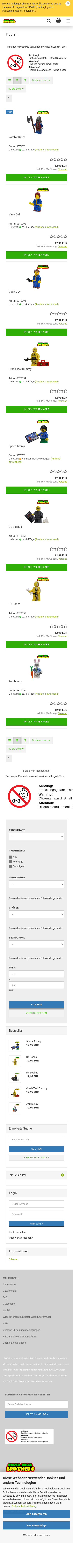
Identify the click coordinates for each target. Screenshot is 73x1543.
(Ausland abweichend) (47, 149)
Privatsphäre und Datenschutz (19, 1336)
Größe (13, 907)
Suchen (36, 1149)
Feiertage (18, 861)
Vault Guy (15, 291)
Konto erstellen (17, 1232)
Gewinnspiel (10, 1290)
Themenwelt (17, 850)
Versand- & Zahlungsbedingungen (21, 1330)
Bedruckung (17, 937)
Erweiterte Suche (36, 1157)
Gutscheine (9, 1303)
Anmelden (37, 1223)
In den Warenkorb (36, 177)
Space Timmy (17, 446)
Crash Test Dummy (20, 369)
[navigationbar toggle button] (68, 21)
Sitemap (13, 1259)
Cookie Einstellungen (14, 1342)
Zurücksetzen (36, 1013)
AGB (5, 1323)
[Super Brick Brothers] (8, 21)
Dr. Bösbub (15, 526)
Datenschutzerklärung (24, 1506)
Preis (12, 967)
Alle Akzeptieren (36, 1514)
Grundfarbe (17, 877)
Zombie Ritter (17, 137)
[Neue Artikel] (62, 1175)
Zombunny (15, 681)
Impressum (9, 1284)
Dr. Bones (14, 603)
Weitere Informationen (36, 1535)
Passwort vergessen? (21, 1237)
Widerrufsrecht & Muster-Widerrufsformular (27, 1316)
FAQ (5, 1297)
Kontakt (7, 1310)
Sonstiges (18, 866)
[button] (9, 80)
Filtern (36, 1004)
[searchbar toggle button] (49, 21)
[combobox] (41, 80)
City (15, 857)
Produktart (17, 830)
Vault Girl (14, 214)
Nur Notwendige (36, 1525)
